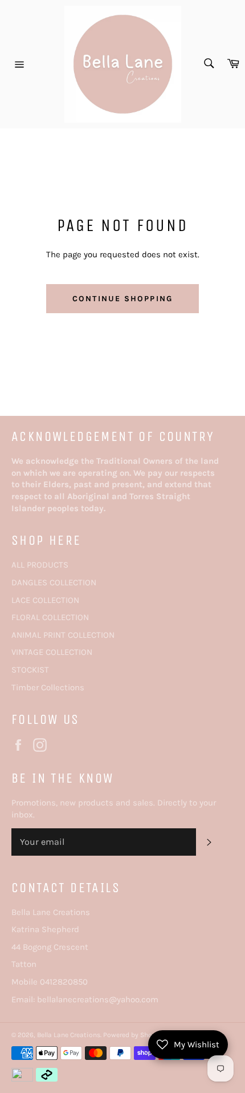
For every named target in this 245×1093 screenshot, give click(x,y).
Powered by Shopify (133, 1035)
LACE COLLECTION (45, 600)
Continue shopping (122, 298)
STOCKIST (30, 670)
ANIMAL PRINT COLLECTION (63, 635)
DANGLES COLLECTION (53, 582)
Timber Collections (47, 687)
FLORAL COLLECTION (50, 617)
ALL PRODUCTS (39, 565)
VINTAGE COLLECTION (51, 652)
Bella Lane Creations (68, 1035)
